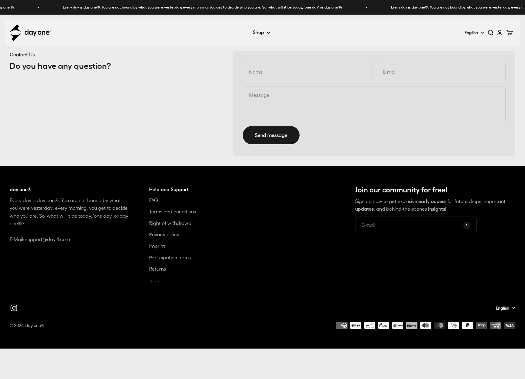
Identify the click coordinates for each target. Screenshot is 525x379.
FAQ (153, 200)
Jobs (154, 280)
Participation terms (170, 257)
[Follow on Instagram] (14, 308)
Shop (258, 32)
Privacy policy (164, 234)
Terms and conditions (172, 211)
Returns (157, 269)
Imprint (157, 246)
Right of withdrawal (170, 223)
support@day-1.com (47, 239)
